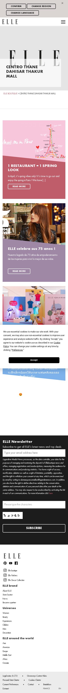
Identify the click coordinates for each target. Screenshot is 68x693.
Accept (34, 360)
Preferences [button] (17, 350)
